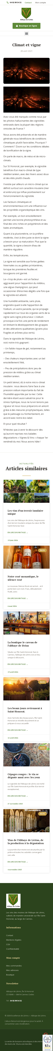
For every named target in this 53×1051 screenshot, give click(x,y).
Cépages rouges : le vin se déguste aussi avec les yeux (24, 776)
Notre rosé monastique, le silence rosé (23, 578)
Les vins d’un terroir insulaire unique (25, 512)
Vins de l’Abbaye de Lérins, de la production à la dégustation (26, 841)
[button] (26, 33)
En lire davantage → (18, 532)
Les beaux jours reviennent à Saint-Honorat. (25, 710)
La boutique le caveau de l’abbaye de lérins (22, 644)
